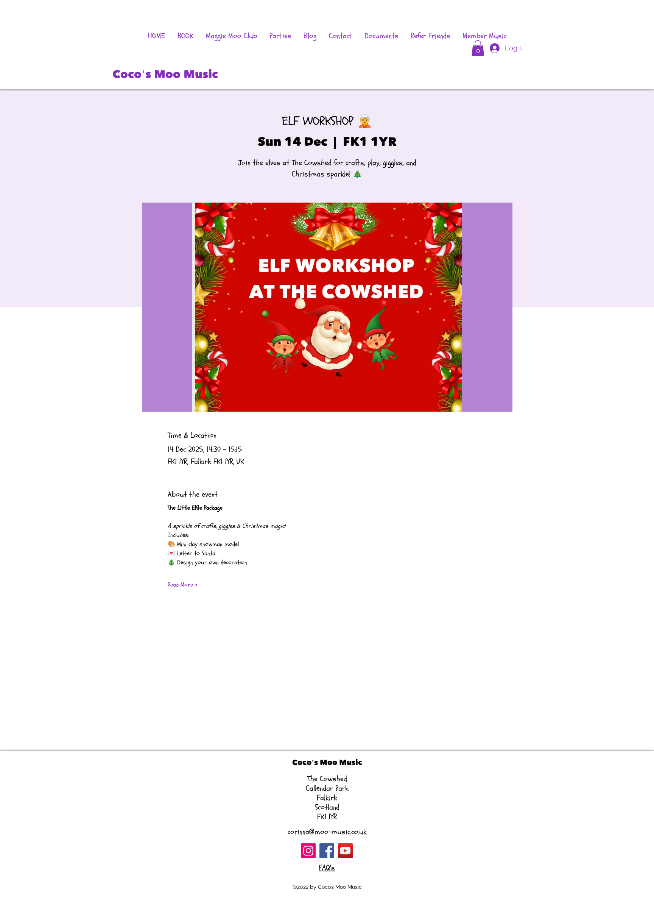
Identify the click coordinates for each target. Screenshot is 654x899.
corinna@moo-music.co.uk (327, 832)
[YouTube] (345, 850)
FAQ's (327, 868)
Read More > (183, 585)
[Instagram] (308, 850)
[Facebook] (326, 850)
